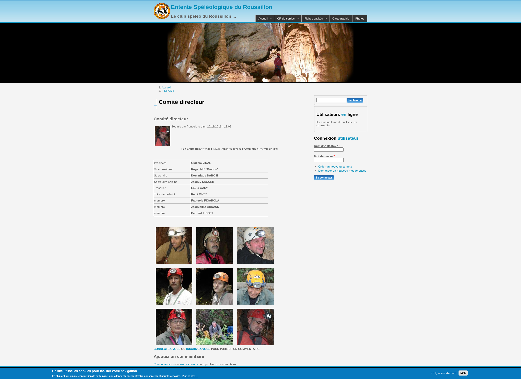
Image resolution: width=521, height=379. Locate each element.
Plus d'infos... (190, 376)
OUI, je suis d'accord (443, 373)
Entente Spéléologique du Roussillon (221, 7)
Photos (359, 18)
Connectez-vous (167, 349)
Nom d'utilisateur (326, 145)
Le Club (169, 90)
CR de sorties (284, 18)
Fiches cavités (312, 18)
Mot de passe (324, 156)
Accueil (261, 18)
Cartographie (340, 18)
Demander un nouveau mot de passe (342, 170)
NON (463, 373)
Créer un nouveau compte (335, 166)
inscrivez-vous (198, 349)
